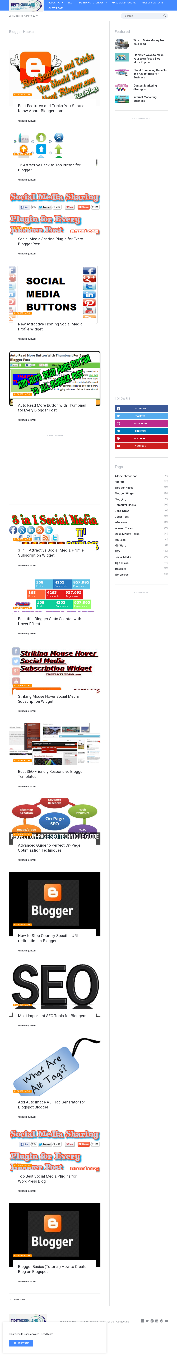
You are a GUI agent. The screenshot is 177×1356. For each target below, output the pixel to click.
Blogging (54, 2)
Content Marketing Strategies (145, 87)
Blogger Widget (124, 493)
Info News (121, 522)
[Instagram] (152, 1321)
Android (119, 481)
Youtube (140, 446)
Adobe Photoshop (126, 476)
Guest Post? (55, 8)
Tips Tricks (122, 563)
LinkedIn (140, 431)
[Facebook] (142, 1321)
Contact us (122, 1321)
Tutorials (120, 568)
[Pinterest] (161, 1321)
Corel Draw (122, 511)
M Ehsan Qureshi (27, 121)
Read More (47, 1334)
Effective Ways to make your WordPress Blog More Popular (148, 58)
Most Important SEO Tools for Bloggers (52, 1015)
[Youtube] (166, 1321)
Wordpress (122, 574)
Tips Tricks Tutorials (90, 2)
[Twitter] (147, 1321)
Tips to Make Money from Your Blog (149, 42)
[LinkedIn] (157, 1321)
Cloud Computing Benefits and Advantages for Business (150, 74)
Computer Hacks (125, 505)
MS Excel (120, 540)
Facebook (140, 408)
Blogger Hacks (22, 95)
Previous (19, 1299)
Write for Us (107, 1321)
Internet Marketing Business (145, 99)
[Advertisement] (54, 469)
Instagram (140, 423)
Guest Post (122, 516)
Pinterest (140, 438)
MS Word (120, 545)
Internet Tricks (124, 528)
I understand (21, 1343)
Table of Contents (152, 2)
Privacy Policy (68, 1321)
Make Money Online (124, 2)
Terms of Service (88, 1321)
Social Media (123, 557)
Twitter (140, 416)
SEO (70, 2)
